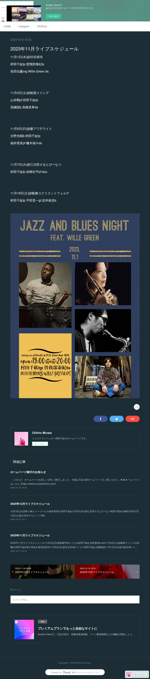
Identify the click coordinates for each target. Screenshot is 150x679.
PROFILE (42, 26)
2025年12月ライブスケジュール (30, 504)
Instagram (24, 26)
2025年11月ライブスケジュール (30, 535)
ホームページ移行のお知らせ (28, 472)
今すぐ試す (53, 16)
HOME (7, 26)
